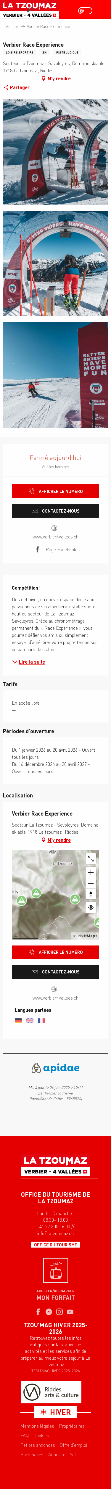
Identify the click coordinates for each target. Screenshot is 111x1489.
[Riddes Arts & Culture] (51, 1392)
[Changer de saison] (87, 10)
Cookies (41, 1435)
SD (73, 1454)
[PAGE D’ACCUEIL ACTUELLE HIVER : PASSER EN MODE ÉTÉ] (85, 10)
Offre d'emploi (73, 1445)
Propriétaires (72, 1426)
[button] (30, 9)
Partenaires (32, 1454)
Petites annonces (37, 1445)
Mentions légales (37, 1426)
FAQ (24, 1435)
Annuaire (56, 1454)
